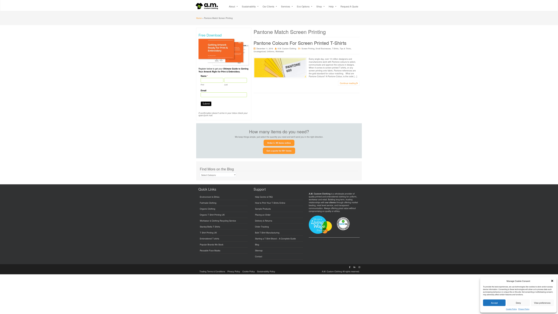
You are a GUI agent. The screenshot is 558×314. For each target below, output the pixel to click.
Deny (518, 302)
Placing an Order (263, 214)
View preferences (542, 302)
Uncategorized (260, 51)
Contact (258, 256)
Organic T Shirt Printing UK (212, 214)
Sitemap (259, 250)
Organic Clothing (207, 208)
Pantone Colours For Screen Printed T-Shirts (300, 42)
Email (203, 90)
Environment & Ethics (209, 196)
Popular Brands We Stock (211, 244)
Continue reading (348, 83)
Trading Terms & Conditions (212, 271)
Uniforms (270, 51)
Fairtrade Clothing (208, 202)
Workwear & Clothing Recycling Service (218, 220)
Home (199, 18)
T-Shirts (335, 48)
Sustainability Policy (266, 271)
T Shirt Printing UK (208, 232)
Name (204, 75)
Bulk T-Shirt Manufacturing (267, 232)
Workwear (280, 51)
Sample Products (263, 208)
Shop (319, 6)
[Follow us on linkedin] (354, 267)
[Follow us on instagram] (359, 267)
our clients (330, 202)
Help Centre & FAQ (264, 196)
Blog (257, 244)
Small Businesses (323, 48)
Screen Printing (308, 48)
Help (331, 6)
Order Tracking (262, 226)
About (232, 6)
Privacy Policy (523, 309)
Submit (206, 103)
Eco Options (303, 6)
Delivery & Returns (263, 220)
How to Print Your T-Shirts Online (270, 202)
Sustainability (249, 6)
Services (285, 6)
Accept (494, 302)
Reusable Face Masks (210, 250)
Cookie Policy (511, 309)
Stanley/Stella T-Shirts (210, 226)
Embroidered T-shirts (209, 238)
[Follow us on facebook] (349, 267)
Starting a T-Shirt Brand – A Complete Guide (275, 238)
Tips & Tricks (345, 48)
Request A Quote (349, 6)
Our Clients (268, 6)
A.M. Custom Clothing (287, 48)
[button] (552, 280)
